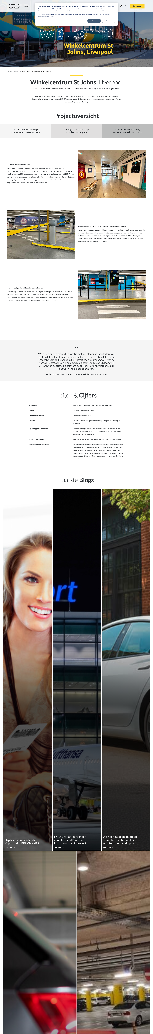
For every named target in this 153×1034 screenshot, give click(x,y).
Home (10, 71)
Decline (108, 21)
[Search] (125, 6)
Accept (94, 21)
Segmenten (27, 6)
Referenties (17, 71)
